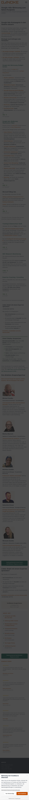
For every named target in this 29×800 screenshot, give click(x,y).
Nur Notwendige (10, 793)
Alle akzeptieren (22, 793)
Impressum (17, 798)
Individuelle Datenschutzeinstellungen (10, 790)
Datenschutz (11, 798)
